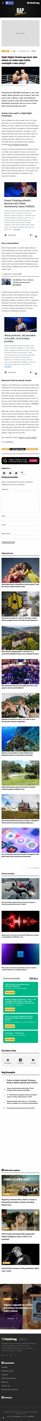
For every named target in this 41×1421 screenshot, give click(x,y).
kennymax (17, 1416)
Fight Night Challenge (18, 449)
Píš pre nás (6, 1386)
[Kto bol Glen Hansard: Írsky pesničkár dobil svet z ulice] (20, 1254)
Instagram (8, 1063)
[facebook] (2, 1355)
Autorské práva (7, 1371)
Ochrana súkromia (9, 1378)
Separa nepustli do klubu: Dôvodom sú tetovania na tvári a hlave (18, 1307)
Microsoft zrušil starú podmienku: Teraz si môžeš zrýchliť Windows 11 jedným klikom (19, 968)
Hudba (6, 51)
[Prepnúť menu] (3, 3)
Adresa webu (6, 533)
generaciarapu (32, 449)
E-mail (4, 525)
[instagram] (11, 1355)
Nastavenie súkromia (10, 1389)
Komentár (5, 489)
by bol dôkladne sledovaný (18, 144)
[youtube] (7, 1355)
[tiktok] (15, 1355)
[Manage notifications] (3, 1417)
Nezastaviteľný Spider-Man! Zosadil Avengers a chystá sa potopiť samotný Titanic (18, 903)
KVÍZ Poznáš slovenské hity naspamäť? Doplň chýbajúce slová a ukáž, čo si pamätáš (18, 1236)
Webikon (31, 1416)
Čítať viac (10, 1318)
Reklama (5, 1382)
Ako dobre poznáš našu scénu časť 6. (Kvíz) (21, 1108)
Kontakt (4, 1367)
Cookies (5, 1375)
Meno (4, 516)
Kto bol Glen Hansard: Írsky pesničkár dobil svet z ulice (20, 1269)
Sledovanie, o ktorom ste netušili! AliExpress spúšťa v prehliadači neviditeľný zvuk (20, 936)
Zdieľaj (10, 3)
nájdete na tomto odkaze (27, 437)
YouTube (33, 1063)
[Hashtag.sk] (33, 3)
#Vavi (34, 51)
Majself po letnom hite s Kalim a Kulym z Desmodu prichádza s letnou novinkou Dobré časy (19, 1202)
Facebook (20, 1063)
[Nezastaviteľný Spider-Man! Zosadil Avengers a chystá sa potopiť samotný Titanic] (20, 888)
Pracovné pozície (11, 978)
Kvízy (6, 1228)
